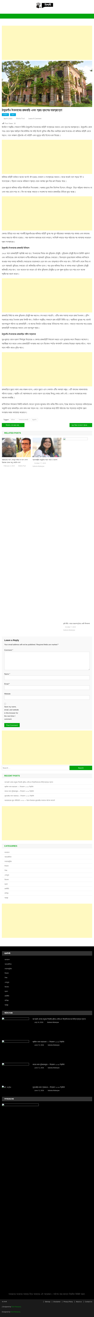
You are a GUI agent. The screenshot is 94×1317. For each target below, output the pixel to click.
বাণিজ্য (6, 893)
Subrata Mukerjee (38, 466)
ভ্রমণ (13, 114)
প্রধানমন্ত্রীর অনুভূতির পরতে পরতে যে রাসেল (45, 460)
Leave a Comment (34, 118)
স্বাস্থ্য (6, 898)
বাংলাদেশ (5, 114)
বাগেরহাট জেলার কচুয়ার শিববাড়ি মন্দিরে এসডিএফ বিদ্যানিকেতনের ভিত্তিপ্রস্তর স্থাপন (29, 782)
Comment (8, 650)
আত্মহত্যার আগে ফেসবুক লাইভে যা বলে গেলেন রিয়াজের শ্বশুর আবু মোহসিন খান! (15, 461)
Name (7, 674)
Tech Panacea (16, 1307)
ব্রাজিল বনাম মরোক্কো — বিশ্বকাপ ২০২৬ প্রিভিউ (19, 787)
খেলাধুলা (7, 875)
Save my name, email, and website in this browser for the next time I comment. (11, 713)
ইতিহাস (13, 420)
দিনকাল (7, 866)
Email (7, 684)
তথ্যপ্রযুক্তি (8, 861)
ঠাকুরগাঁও (34, 420)
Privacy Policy (68, 1302)
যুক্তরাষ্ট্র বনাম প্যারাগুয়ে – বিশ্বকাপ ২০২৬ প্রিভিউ (19, 796)
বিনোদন (7, 880)
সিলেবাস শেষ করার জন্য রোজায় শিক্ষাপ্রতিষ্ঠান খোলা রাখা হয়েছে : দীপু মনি (15, 425)
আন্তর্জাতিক (8, 857)
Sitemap (47, 1302)
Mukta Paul (20, 118)
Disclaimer (56, 1302)
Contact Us (88, 1302)
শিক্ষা (6, 870)
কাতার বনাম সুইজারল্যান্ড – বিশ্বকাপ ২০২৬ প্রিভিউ (19, 791)
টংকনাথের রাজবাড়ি (23, 420)
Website (7, 694)
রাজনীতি (7, 889)
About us (79, 1302)
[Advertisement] (47, 43)
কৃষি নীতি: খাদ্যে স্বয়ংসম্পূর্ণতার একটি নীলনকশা (76, 623)
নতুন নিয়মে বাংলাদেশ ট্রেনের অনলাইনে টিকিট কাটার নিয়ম (81, 425)
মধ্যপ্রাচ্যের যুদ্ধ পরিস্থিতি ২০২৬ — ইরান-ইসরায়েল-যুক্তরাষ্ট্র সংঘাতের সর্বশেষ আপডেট (30, 800)
